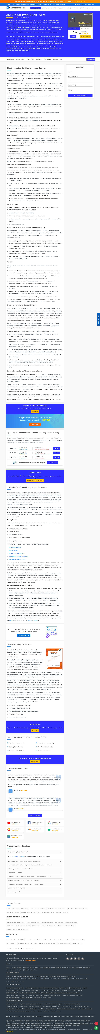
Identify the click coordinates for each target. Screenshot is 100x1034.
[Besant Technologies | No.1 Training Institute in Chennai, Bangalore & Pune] (16, 9)
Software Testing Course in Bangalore (53, 1004)
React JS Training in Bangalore (64, 1006)
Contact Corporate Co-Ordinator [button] (35, 480)
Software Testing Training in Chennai (15, 990)
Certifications (35, 8)
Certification (39, 59)
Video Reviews (24, 958)
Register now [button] (35, 411)
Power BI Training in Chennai (42, 995)
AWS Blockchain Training (12, 908)
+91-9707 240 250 (89, 4)
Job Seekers (90, 8)
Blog (7, 958)
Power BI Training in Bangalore (13, 1008)
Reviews (55, 59)
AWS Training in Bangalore (12, 1011)
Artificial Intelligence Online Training (14, 981)
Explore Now (35, 424)
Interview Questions (52, 958)
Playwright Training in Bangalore (81, 1006)
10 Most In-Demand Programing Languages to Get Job (58, 939)
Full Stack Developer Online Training (78, 978)
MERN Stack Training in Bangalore (47, 1008)
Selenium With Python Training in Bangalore (45, 1006)
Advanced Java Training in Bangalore (52, 1011)
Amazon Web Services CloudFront (34, 939)
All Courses (45, 8)
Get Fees (57, 448)
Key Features (48, 59)
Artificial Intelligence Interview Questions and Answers (40, 922)
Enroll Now (73, 36)
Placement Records (80, 1)
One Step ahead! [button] (35, 761)
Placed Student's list (24, 635)
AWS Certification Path (78, 939)
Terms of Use (9, 970)
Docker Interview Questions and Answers (42, 925)
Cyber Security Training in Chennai (27, 992)
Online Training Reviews (35, 958)
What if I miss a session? (15, 872)
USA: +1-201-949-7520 (59, 4)
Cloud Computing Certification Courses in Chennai (57, 988)
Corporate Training (73, 8)
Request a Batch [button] (53, 462)
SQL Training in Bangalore (12, 1006)
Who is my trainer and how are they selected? (20, 869)
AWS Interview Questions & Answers (15, 922)
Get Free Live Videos (85, 36)
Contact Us (25, 967)
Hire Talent (82, 8)
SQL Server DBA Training (62, 912)
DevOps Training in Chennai (43, 992)
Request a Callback (98, 319)
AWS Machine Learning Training (38, 908)
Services (14, 967)
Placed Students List (19, 960)
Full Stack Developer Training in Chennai (15, 988)
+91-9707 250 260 (19, 856)
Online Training (62, 8)
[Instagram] (82, 958)
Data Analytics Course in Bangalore (34, 1004)
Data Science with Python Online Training (16, 978)
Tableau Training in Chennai (58, 992)
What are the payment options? (16, 888)
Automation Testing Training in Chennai (50, 990)
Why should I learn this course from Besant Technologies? (24, 861)
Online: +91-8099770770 (44, 4)
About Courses (10, 59)
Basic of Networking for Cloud (17, 559)
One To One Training (86, 28)
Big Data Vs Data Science (64, 943)
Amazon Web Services (15, 547)
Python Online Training (41, 976)
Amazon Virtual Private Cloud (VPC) (15, 939)
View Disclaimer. (9, 1031)
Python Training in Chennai (27, 995)
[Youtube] (75, 958)
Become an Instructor (50, 967)
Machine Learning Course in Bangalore (66, 1008)
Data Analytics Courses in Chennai (35, 988)
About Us (8, 967)
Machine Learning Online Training (35, 978)
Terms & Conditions (18, 970)
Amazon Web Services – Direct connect (27, 943)
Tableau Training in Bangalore (26, 1006)
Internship (11, 958)
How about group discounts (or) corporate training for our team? (26, 884)
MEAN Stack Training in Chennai (58, 995)
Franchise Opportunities (62, 967)
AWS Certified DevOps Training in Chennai (71, 990)
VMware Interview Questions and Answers (17, 929)
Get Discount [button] (35, 730)
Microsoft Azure (13, 550)
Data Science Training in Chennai (78, 988)
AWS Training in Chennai (12, 992)
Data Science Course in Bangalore (72, 1004)
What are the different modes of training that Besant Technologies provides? (29, 876)
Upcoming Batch (20, 59)
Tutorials (17, 958)
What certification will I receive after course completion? (23, 880)
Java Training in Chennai (31, 997)
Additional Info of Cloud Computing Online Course (22, 949)
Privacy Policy (79, 967)
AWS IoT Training (24, 908)
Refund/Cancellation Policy (30, 970)
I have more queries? (14, 892)
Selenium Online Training (54, 976)
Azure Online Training (63, 978)
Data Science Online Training (68, 976)
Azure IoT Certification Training (28, 912)
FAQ (61, 59)
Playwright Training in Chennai (32, 990)
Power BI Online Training (50, 978)
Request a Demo (91, 59)
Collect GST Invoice (30, 960)
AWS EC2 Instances (11, 943)
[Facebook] (67, 958)
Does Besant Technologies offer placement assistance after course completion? (30, 865)
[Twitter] (71, 958)
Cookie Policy (86, 967)
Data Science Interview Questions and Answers (18, 925)
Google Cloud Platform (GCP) (17, 553)
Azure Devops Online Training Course (77, 908)
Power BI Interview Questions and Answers (64, 925)
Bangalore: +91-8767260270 (28, 4)
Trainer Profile (30, 59)
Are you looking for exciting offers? (18, 852)
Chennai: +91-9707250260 (13, 4)
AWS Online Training (11, 976)
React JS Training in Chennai (13, 995)
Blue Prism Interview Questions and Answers (66, 922)
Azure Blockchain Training (13, 912)
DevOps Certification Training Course (57, 908)
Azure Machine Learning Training (46, 912)
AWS (10, 620)
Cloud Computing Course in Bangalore (15, 1004)
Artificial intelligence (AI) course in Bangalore (31, 1011)
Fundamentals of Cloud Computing (18, 556)
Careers (31, 967)
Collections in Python (77, 943)
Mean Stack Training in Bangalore (30, 1008)
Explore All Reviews (35, 815)
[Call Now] (96, 1023)
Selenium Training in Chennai (73, 992)
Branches (54, 8)
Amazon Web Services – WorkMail (47, 943)
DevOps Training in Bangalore (84, 1008)
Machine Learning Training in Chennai (15, 997)
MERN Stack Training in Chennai (74, 995)
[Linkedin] (79, 958)
